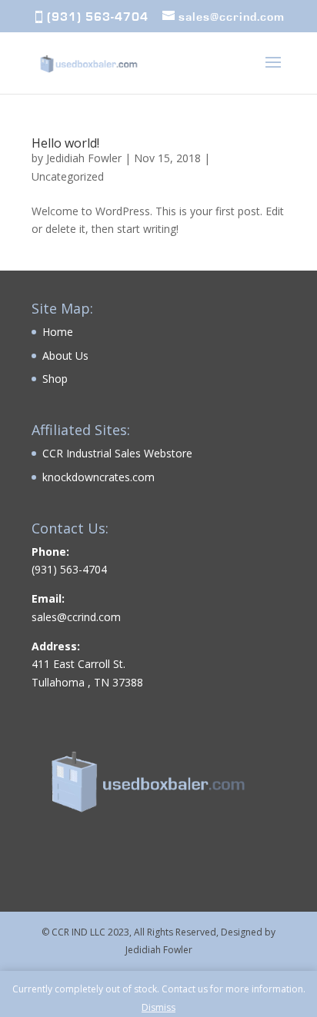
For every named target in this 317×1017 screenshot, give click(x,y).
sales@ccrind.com (76, 617)
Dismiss (158, 1007)
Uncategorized (68, 176)
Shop (55, 378)
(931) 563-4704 (97, 17)
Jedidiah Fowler (84, 158)
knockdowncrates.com (98, 477)
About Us (65, 355)
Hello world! (65, 143)
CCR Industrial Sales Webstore (117, 453)
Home (57, 331)
